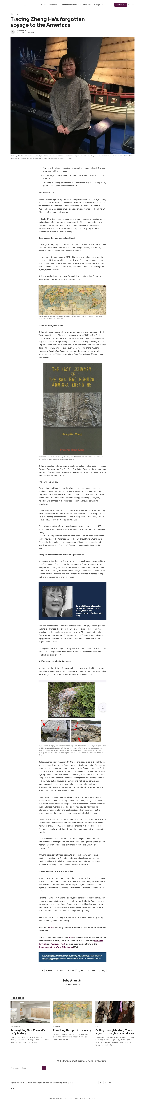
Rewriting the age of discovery (72, 1030)
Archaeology (15, 1026)
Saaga (93, 1098)
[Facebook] (100, 1082)
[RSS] (110, 1082)
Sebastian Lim (20, 31)
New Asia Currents (63, 1098)
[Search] (129, 4)
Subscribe (121, 4)
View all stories (74, 984)
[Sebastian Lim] (13, 32)
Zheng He (14, 14)
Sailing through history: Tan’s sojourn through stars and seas (114, 1032)
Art (96, 1026)
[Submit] (44, 1068)
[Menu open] (132, 4)
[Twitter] (105, 1082)
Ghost (86, 1098)
